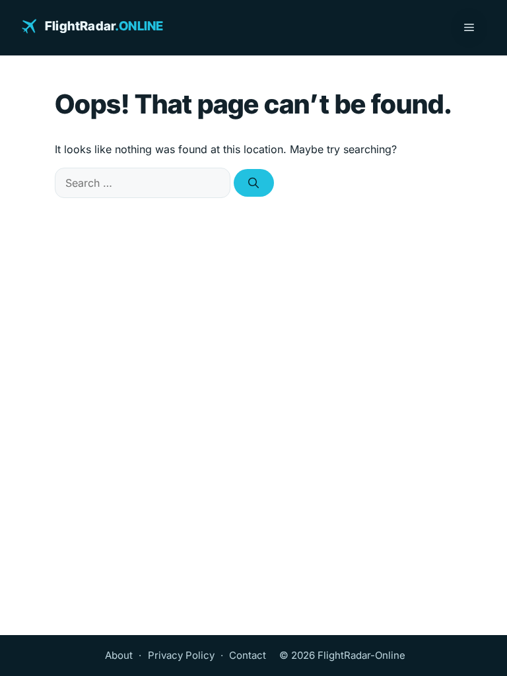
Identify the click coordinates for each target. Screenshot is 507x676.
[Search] (254, 183)
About (119, 655)
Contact (247, 655)
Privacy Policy (181, 655)
